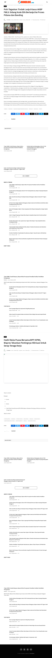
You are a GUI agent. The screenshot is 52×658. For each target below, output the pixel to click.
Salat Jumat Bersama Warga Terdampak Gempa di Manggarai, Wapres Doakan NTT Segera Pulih (14, 168)
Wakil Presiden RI (19, 420)
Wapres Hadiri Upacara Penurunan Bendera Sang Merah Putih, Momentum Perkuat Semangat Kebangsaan (28, 239)
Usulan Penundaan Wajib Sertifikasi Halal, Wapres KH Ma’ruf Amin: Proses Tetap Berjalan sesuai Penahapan (28, 320)
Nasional (30, 109)
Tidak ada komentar (36, 19)
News (5, 6)
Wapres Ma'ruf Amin (31, 420)
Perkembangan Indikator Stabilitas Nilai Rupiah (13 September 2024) (23, 326)
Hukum (5, 109)
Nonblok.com (6, 5)
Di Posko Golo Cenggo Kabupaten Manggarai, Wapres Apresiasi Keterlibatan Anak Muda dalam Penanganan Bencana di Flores (28, 203)
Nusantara (36, 109)
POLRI (40, 109)
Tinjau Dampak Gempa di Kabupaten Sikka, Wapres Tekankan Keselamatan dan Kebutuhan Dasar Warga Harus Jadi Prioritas (27, 227)
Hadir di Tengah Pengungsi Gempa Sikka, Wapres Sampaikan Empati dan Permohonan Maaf (27, 215)
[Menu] (5, 2)
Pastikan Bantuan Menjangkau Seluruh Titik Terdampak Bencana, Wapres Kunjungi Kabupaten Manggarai (36, 148)
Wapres (25, 420)
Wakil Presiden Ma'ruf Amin (9, 420)
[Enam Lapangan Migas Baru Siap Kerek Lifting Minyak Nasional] (6, 310)
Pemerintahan (37, 418)
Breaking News (7, 418)
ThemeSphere (32, 653)
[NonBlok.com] (26, 2)
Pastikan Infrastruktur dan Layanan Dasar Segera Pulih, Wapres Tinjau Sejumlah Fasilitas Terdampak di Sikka (27, 221)
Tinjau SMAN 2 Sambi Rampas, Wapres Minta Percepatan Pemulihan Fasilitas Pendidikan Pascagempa (13, 148)
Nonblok (8, 19)
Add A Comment (26, 176)
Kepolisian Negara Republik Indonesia (21, 109)
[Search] (47, 2)
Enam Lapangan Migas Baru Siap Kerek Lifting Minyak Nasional (22, 308)
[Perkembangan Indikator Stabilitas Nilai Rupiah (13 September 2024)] (6, 327)
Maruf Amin (26, 418)
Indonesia (10, 109)
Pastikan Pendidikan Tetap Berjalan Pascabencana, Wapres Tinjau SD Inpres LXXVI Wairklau (27, 233)
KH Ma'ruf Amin (19, 418)
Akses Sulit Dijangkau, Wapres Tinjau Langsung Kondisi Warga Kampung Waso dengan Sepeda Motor (28, 209)
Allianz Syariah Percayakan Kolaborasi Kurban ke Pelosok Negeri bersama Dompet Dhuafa (27, 314)
